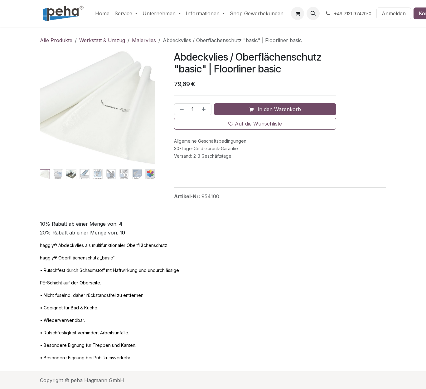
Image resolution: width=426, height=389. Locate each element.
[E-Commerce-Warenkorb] (297, 13)
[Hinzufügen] (205, 109)
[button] (313, 13)
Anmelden (394, 13)
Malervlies (144, 40)
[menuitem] (102, 13)
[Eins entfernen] (180, 109)
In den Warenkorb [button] (278, 109)
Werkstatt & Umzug (102, 40)
